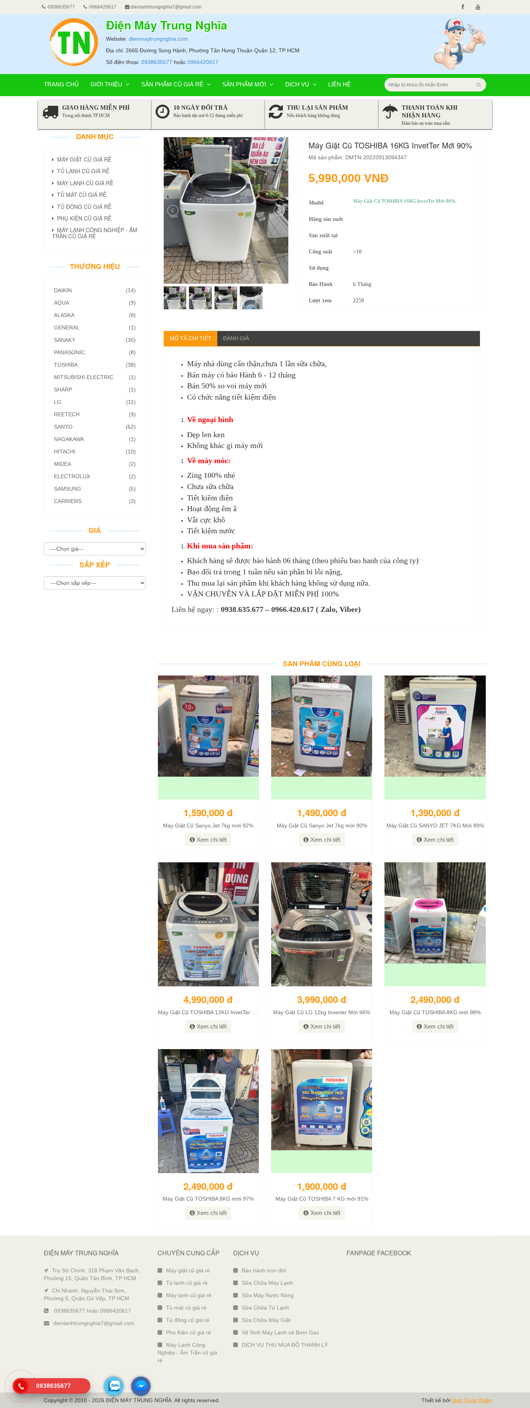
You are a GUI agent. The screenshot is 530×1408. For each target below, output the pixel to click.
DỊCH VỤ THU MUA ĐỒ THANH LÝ (285, 1345)
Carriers (95, 501)
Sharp (95, 389)
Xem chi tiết (212, 839)
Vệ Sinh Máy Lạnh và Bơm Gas (280, 1332)
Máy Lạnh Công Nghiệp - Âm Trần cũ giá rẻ (187, 1352)
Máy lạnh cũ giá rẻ (188, 1295)
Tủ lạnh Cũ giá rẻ (81, 171)
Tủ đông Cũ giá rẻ (82, 206)
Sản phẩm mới (245, 84)
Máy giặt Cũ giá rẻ (82, 159)
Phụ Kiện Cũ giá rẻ (82, 218)
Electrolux (95, 476)
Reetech (95, 414)
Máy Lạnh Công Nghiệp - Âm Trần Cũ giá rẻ (94, 233)
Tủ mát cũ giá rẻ (186, 1308)
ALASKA (95, 315)
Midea (95, 464)
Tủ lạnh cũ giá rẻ (187, 1283)
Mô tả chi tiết (190, 338)
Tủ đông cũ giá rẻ (188, 1320)
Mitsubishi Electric (95, 377)
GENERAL (95, 327)
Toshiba (95, 365)
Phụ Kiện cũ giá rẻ (188, 1332)
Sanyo (95, 427)
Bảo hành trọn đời (264, 1270)
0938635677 (156, 62)
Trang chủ (61, 84)
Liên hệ (339, 84)
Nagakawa (95, 439)
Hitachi (95, 451)
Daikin (95, 290)
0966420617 (202, 62)
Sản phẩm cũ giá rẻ (173, 84)
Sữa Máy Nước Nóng (268, 1295)
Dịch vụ (298, 84)
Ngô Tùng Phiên (472, 1400)
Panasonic (95, 352)
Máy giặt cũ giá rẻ (188, 1270)
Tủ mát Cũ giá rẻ (80, 194)
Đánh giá (236, 338)
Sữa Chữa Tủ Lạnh (265, 1308)
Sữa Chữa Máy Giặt (266, 1320)
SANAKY (95, 340)
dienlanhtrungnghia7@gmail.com (165, 7)
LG (95, 402)
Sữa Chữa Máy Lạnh (267, 1283)
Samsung (95, 489)
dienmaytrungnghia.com (158, 39)
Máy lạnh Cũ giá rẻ (83, 183)
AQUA (95, 303)
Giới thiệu (107, 84)
